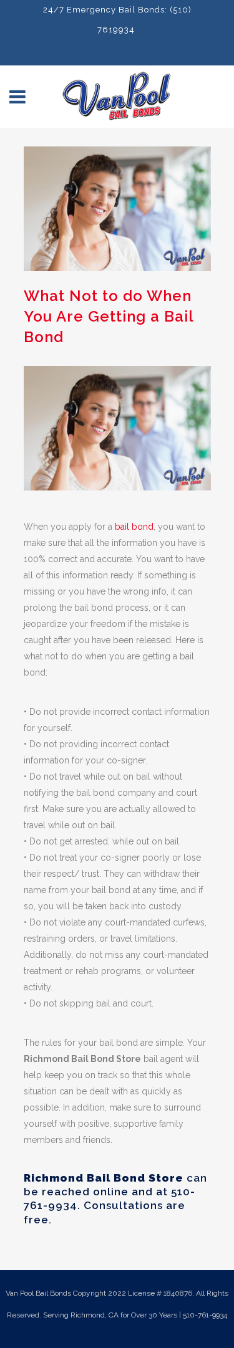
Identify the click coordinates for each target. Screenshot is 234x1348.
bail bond (134, 527)
